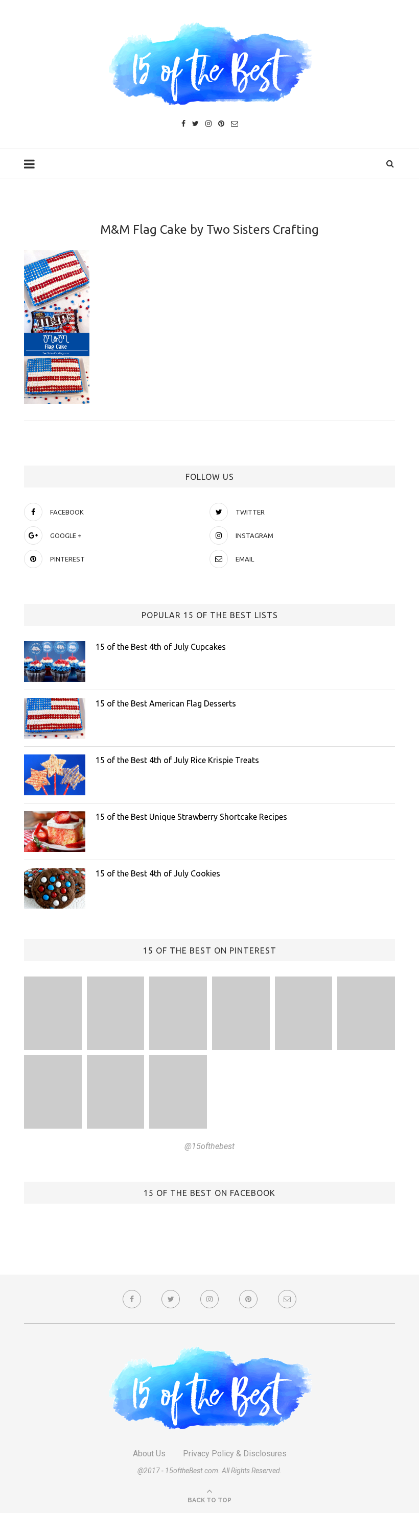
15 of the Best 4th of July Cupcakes (161, 646)
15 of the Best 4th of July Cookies (158, 873)
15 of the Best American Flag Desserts (166, 703)
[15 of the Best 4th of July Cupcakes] (54, 661)
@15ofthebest (209, 1146)
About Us (149, 1453)
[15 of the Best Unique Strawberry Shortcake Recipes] (54, 831)
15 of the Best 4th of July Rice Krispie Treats (177, 760)
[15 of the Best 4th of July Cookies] (54, 888)
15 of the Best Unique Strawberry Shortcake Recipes (191, 816)
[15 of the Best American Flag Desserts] (54, 718)
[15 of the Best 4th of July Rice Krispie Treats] (54, 774)
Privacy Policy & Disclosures (235, 1453)
